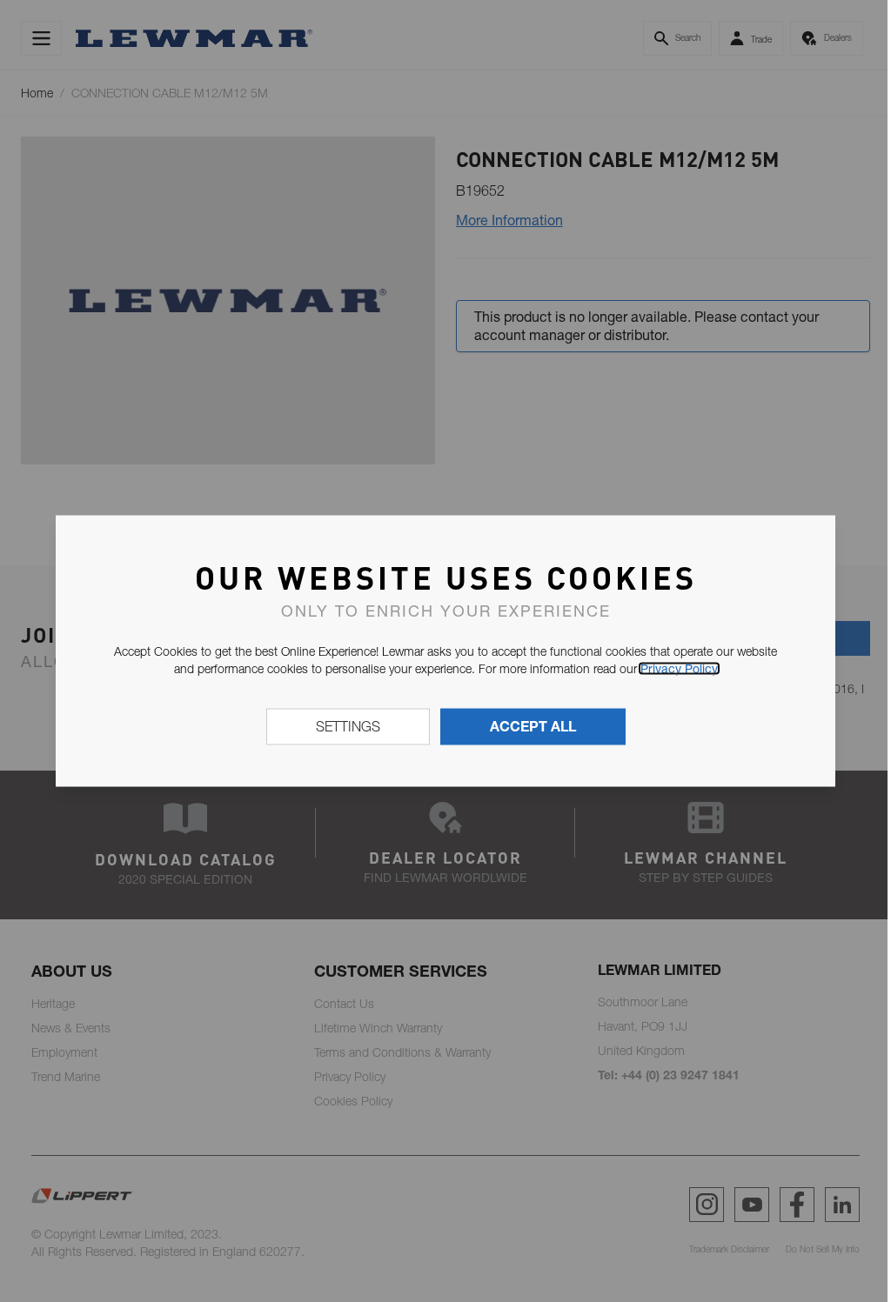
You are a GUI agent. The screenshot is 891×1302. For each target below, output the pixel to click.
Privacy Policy (679, 668)
